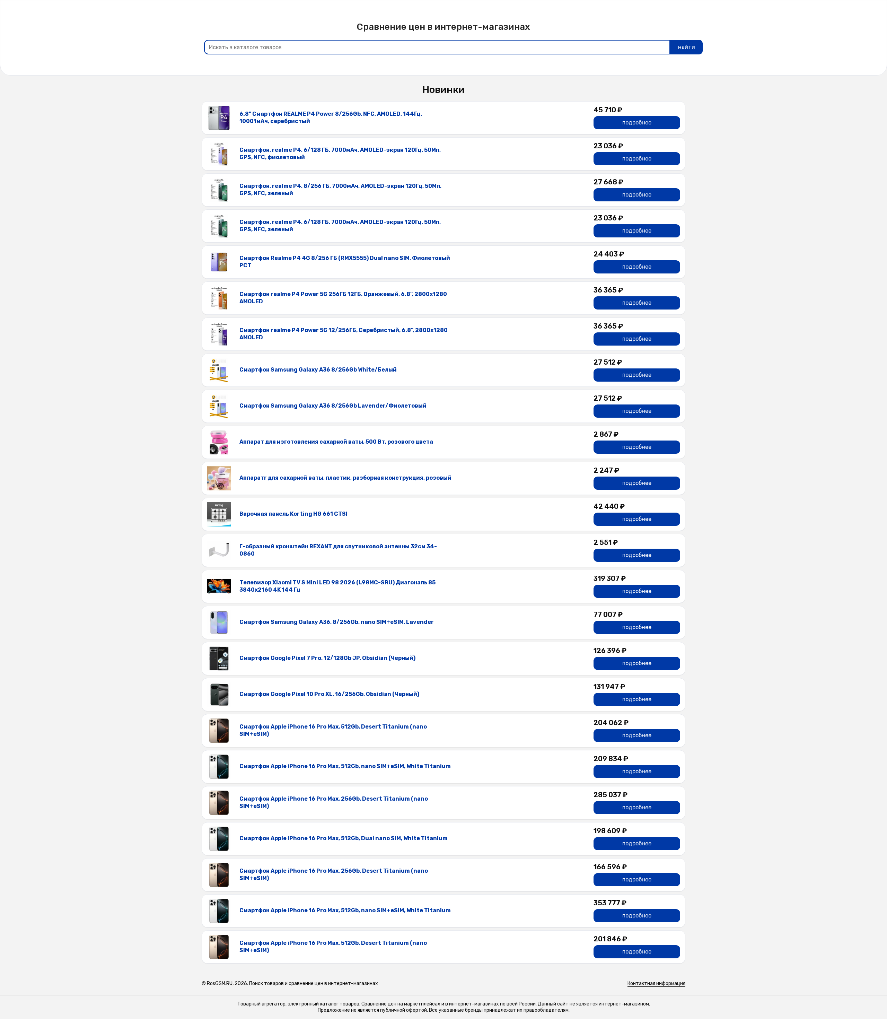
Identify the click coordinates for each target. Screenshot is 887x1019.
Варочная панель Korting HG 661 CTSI (293, 514)
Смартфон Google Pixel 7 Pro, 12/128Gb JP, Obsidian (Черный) (327, 658)
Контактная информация (656, 983)
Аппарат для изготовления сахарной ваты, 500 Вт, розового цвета (336, 441)
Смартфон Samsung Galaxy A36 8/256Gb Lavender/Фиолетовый (333, 405)
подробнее (636, 122)
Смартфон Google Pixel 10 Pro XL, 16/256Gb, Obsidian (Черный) (329, 694)
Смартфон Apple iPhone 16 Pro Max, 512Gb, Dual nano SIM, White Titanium (343, 838)
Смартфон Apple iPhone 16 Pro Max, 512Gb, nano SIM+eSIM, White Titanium (345, 766)
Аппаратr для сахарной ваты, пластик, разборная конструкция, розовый (345, 477)
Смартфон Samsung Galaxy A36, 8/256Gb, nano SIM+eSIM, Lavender (336, 622)
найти (686, 47)
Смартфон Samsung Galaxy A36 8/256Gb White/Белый (318, 369)
